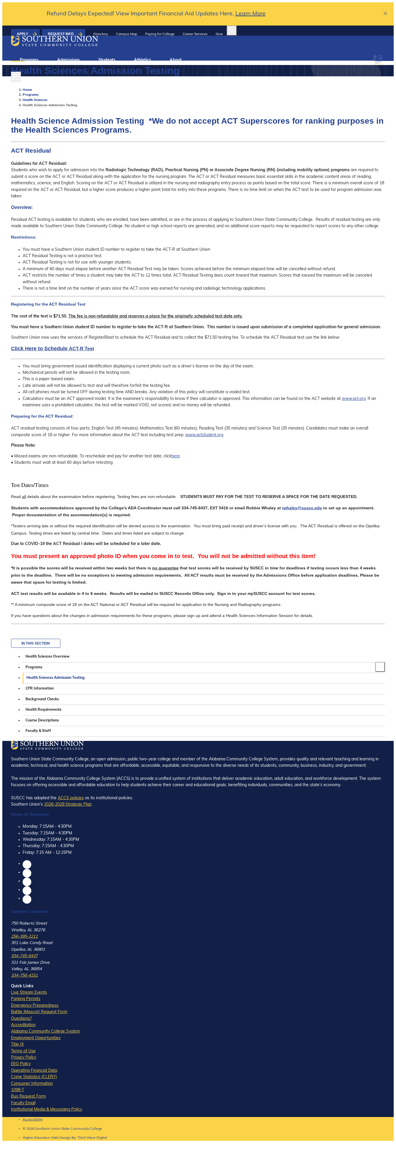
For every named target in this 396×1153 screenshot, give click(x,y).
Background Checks (42, 699)
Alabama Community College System (45, 1031)
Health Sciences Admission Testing (55, 678)
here (175, 456)
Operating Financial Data (34, 1071)
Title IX (17, 1044)
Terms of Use (23, 1051)
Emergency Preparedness (35, 1006)
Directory (100, 34)
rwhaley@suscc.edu (302, 508)
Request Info (61, 34)
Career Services (195, 34)
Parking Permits (25, 999)
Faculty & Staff (38, 731)
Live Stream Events (29, 992)
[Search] (232, 31)
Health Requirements (43, 710)
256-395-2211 (24, 936)
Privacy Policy (23, 1057)
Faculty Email (23, 1103)
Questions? (21, 1019)
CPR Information (40, 688)
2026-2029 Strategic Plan (68, 804)
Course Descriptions (42, 720)
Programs (29, 60)
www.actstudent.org (204, 435)
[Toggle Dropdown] (380, 667)
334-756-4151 (24, 975)
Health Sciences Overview (48, 656)
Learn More (250, 14)
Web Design (61, 1138)
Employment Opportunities (36, 1038)
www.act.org (354, 399)
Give (219, 34)
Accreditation (23, 1025)
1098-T (17, 1090)
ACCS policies (71, 798)
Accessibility (33, 1119)
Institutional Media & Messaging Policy (46, 1109)
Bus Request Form (28, 1096)
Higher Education (36, 1138)
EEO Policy (21, 1064)
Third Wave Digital (92, 1138)
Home (27, 90)
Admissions (68, 60)
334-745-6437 (24, 956)
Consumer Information (32, 1084)
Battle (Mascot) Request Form (39, 1012)
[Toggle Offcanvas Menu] (16, 77)
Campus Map (126, 34)
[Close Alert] (385, 14)
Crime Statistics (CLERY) (34, 1077)
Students (106, 60)
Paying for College (160, 34)
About (175, 60)
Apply (22, 34)
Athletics (142, 60)
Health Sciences (35, 100)
